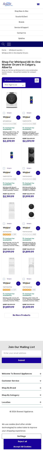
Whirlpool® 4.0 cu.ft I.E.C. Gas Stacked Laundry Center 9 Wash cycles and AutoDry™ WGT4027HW (11, 244)
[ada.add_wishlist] (18, 118)
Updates (21, 38)
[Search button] (3, 44)
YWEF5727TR (27, 121)
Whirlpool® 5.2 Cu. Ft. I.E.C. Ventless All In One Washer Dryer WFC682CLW (11, 133)
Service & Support (21, 28)
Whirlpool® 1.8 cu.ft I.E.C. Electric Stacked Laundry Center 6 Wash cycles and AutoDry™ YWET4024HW (31, 299)
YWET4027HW (7, 287)
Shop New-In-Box (21, 11)
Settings (21, 436)
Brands (21, 22)
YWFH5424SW (27, 232)
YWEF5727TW (7, 176)
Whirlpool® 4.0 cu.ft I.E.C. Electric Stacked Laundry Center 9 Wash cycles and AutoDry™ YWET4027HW (11, 299)
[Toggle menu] (9, 44)
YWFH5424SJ (27, 176)
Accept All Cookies (22, 447)
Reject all (22, 441)
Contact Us (21, 33)
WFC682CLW (7, 121)
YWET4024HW (27, 287)
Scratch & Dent (22, 17)
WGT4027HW (7, 232)
